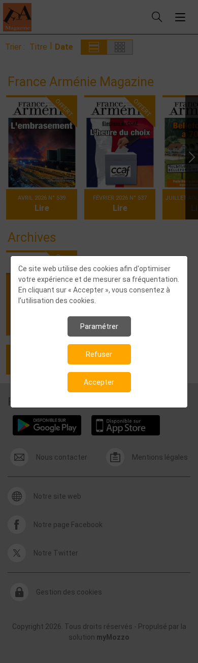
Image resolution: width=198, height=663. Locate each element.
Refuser (99, 354)
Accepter (99, 382)
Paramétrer (99, 326)
